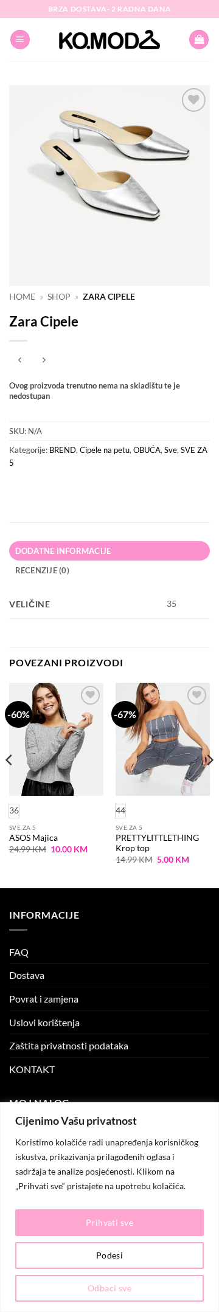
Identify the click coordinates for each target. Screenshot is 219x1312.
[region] (109, 1207)
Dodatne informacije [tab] (63, 551)
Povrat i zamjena (43, 998)
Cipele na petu (105, 450)
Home (22, 297)
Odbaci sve (109, 1288)
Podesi (109, 1255)
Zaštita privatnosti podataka (68, 1045)
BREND (62, 450)
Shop (59, 297)
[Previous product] (43, 360)
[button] (20, 40)
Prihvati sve (109, 1222)
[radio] (120, 811)
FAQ (19, 952)
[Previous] (9, 784)
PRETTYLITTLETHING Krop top (157, 843)
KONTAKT (32, 1069)
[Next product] (19, 360)
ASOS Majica (33, 838)
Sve (170, 450)
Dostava (26, 975)
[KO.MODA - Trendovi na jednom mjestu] (109, 39)
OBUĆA (147, 450)
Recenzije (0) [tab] (42, 570)
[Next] (209, 784)
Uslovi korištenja (44, 1022)
